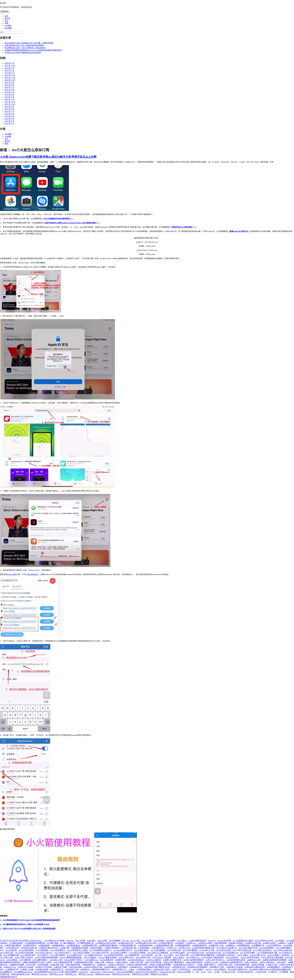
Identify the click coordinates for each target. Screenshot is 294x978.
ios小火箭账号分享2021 (93, 955)
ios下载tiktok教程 (16, 943)
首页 (6, 16)
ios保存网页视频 (220, 943)
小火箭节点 (272, 972)
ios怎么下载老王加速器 (107, 957)
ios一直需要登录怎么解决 (243, 941)
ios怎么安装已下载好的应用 (212, 957)
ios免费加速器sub (73, 945)
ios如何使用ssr (144, 948)
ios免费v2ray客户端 (253, 943)
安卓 (6, 21)
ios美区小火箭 (271, 965)
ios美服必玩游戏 (41, 969)
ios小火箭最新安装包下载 (267, 953)
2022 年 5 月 (9, 92)
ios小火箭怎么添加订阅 (283, 950)
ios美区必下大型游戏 (43, 967)
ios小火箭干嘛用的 (189, 950)
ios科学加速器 (42, 965)
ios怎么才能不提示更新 (249, 957)
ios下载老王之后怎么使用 (105, 943)
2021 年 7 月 (9, 111)
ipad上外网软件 (220, 969)
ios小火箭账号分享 (74, 955)
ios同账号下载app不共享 (48, 948)
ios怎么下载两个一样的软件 (278, 955)
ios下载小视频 (52, 943)
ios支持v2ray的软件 (153, 960)
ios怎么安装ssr (178, 957)
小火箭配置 (283, 972)
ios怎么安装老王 (232, 957)
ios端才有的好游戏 (72, 965)
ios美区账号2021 (135, 967)
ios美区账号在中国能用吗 (197, 967)
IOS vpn (125, 941)
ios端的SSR (101, 965)
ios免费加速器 (43, 945)
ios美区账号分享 (178, 967)
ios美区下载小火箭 (225, 965)
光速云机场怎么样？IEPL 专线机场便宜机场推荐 (24, 45)
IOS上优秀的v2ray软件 (264, 941)
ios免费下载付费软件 (13, 945)
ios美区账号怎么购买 (234, 967)
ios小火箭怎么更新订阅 (242, 950)
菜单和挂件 (4, 11)
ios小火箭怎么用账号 (118, 953)
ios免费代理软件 (29, 945)
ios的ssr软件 (281, 962)
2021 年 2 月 (9, 123)
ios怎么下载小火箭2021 (24, 957)
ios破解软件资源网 (16, 965)
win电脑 (8, 26)
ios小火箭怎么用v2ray (44, 953)
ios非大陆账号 (198, 969)
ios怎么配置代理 (106, 960)
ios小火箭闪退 (147, 955)
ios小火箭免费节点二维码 (77, 950)
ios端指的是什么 (88, 965)
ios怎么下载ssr (242, 955)
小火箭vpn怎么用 (228, 972)
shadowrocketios (108, 972)
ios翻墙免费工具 (56, 969)
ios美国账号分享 (12, 969)
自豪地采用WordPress (8, 977)
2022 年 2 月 (9, 99)
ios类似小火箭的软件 (116, 965)
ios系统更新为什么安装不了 (184, 965)
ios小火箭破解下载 (11, 955)
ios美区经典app (110, 967)
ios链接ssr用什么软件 (161, 969)
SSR (197, 972)
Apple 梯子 (91, 941)
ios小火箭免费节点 (57, 950)
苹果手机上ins (70, 974)
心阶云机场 (12, 574)
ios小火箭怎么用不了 (63, 953)
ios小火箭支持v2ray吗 (195, 953)
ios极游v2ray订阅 (254, 960)
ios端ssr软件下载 (57, 965)
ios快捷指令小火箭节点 (225, 955)
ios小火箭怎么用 (6, 953)
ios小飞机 (158, 955)
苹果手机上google (56, 974)
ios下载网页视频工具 (85, 943)
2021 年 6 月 (9, 114)
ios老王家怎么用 (71, 969)
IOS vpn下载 (146, 941)
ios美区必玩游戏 (75, 967)
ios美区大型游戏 (257, 965)
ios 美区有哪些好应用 (197, 941)
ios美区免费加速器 (241, 965)
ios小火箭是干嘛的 (247, 953)
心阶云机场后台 (32, 574)
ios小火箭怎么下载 (206, 950)
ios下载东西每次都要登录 (35, 943)
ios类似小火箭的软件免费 (137, 965)
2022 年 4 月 (9, 94)
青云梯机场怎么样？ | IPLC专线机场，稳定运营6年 (25, 48)
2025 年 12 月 (10, 66)
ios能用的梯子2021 (119, 969)
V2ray (209, 972)
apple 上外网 (80, 941)
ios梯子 (49, 962)
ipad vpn (208, 969)
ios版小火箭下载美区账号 (173, 962)
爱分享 (7, 18)
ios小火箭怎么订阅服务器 (158, 953)
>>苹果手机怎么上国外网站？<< (183, 227)
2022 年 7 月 (9, 87)
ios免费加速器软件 (199, 945)
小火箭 (216, 972)
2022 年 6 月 (9, 90)
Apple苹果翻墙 (114, 941)
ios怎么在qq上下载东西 (161, 957)
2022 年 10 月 (10, 80)
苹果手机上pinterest (85, 974)
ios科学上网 (30, 965)
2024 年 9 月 (9, 68)
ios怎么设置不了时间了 (73, 960)
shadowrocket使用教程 (125, 972)
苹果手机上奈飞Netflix (121, 974)
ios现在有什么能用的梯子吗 (231, 962)
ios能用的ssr (85, 969)
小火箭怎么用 (260, 972)
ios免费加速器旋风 (145, 945)
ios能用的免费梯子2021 (101, 969)
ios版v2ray (110, 962)
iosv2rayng (212, 941)
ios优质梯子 (180, 943)
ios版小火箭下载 (136, 962)
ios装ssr (132, 969)
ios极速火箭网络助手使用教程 (275, 960)
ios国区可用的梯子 (112, 948)
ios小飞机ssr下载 (182, 955)
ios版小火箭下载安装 (153, 962)
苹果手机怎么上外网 (140, 974)
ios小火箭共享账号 (141, 950)
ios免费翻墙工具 (258, 945)
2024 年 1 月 (9, 70)
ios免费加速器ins (58, 945)
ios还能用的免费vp (143, 969)
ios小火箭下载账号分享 (248, 948)
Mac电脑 (8, 28)
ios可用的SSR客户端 (28, 948)
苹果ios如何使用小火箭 (20, 974)
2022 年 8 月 (9, 85)
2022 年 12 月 (10, 75)
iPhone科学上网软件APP (237, 969)
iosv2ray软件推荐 (224, 941)
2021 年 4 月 (9, 119)
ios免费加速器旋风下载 (164, 945)
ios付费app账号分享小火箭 (146, 943)
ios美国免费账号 (273, 967)
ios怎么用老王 (12, 960)
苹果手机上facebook (39, 974)
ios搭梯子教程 (120, 960)
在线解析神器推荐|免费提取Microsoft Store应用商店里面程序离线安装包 (33, 50)
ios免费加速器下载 (89, 945)
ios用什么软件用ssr (267, 962)
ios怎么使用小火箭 (143, 957)
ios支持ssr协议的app (136, 960)
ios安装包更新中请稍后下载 (203, 948)
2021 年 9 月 (9, 107)
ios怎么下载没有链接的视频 (46, 957)
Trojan (203, 972)
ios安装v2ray (172, 948)
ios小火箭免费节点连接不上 (100, 950)
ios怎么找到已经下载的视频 (272, 957)
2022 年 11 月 (10, 78)
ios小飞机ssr (169, 955)
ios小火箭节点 (42, 955)
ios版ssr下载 (99, 962)
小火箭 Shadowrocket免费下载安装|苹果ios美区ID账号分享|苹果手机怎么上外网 (48, 156)
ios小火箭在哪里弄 (158, 950)
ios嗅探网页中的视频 (79, 948)
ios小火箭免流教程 (26, 950)
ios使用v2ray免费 (205, 943)
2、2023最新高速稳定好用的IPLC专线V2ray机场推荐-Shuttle (24, 924)
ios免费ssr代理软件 (235, 943)
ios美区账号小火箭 (216, 967)
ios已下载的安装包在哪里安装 (202, 955)
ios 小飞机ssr (182, 941)
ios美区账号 (122, 967)
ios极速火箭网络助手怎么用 (33, 962)
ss (193, 972)
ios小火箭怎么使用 (223, 950)
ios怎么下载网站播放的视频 (70, 957)
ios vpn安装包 (158, 941)
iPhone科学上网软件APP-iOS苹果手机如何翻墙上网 (269, 969)
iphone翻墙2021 (6, 972)
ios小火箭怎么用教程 (81, 953)
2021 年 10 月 (10, 104)
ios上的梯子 (280, 941)
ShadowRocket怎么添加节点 (146, 972)
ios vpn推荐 (170, 941)
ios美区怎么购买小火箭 (93, 967)
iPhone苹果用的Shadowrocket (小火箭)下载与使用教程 (55, 972)
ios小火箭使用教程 (266, 948)
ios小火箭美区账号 (27, 955)
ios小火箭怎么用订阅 (100, 953)
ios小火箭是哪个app (230, 953)
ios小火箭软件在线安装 (113, 955)
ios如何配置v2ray (158, 948)
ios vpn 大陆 (135, 941)
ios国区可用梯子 (96, 948)
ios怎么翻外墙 (25, 960)
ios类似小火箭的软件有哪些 (160, 965)
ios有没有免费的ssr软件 (236, 960)
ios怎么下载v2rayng (257, 955)
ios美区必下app (10, 967)
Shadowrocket (95, 972)
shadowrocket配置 (184, 972)
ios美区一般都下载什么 (206, 965)
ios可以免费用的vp (273, 945)
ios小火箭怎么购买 (177, 953)
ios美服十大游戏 (27, 969)
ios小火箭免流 (11, 950)
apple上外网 (102, 941)
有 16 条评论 (163, 974)
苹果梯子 (154, 974)
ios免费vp (282, 943)
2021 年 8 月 (9, 109)
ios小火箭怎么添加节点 (262, 950)
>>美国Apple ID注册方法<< (239, 231)
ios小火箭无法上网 (213, 953)
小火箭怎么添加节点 (245, 972)
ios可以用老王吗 (12, 948)
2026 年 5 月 (9, 63)
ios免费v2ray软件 (269, 943)
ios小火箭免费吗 (41, 950)
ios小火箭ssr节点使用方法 (226, 948)
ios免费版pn (230, 945)
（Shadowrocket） (35, 941)
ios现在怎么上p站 (211, 962)
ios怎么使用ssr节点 (126, 957)
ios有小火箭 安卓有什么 (215, 960)
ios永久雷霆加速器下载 (63, 962)
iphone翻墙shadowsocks (23, 972)
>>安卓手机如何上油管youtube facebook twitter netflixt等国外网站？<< (71, 223)
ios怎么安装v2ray (193, 957)
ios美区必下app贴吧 (25, 967)
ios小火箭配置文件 (132, 955)
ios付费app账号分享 (125, 943)
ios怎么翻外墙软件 (40, 960)
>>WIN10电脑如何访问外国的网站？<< (58, 219)
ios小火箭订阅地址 (57, 955)
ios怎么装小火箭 (55, 960)
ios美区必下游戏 (60, 967)
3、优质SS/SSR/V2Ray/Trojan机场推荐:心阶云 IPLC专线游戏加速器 (27, 929)
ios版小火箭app (122, 962)
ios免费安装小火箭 (216, 945)
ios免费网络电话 (243, 945)
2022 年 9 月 (9, 82)
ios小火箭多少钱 (174, 950)
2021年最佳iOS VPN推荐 (54, 941)
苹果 (6, 23)
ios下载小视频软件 (67, 943)
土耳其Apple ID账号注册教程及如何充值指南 (23, 53)
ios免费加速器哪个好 (127, 945)
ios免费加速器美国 (182, 945)
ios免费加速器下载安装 (108, 945)
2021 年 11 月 (10, 102)
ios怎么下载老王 (89, 957)
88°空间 (3, 3)
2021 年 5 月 (9, 116)
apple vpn (69, 941)
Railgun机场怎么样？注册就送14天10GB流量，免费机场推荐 (29, 43)
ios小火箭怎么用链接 (137, 953)
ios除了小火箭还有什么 (181, 969)
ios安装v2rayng (184, 948)
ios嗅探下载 (64, 948)
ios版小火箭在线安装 (194, 962)
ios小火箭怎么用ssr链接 (24, 953)
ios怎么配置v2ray (91, 960)
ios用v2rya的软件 (251, 962)
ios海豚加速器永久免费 (83, 962)
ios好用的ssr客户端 (129, 948)
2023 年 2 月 (9, 73)
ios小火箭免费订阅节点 (122, 950)
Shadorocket (83, 972)
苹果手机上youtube (102, 974)
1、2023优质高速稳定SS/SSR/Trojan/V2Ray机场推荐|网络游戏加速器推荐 (30, 920)
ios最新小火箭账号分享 (172, 960)
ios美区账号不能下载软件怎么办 (157, 967)
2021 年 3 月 (9, 121)
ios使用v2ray (191, 943)
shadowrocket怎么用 (167, 972)
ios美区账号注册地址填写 (255, 967)
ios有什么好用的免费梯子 (193, 960)
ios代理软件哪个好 (165, 943)
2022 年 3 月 (9, 97)
